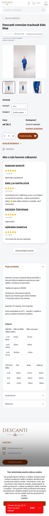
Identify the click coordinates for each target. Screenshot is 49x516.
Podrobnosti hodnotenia (34, 34)
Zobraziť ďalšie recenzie (24, 251)
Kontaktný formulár (15, 462)
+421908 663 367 (14, 453)
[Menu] (46, 3)
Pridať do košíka (25, 136)
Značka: (8, 40)
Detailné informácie (11, 143)
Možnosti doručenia (34, 129)
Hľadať (43, 10)
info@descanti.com (15, 448)
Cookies (24, 498)
